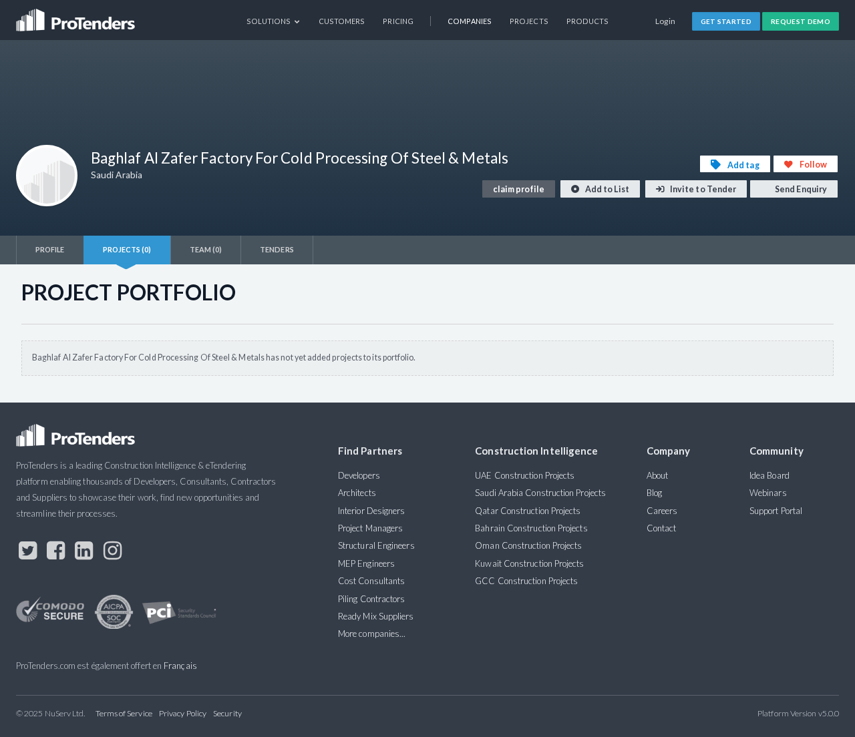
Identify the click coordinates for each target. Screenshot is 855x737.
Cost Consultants (371, 580)
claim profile (518, 189)
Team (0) (206, 249)
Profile (50, 249)
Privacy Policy (182, 713)
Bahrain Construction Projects (531, 528)
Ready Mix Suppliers (376, 616)
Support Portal (775, 510)
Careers (662, 510)
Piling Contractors (371, 598)
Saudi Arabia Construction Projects (540, 492)
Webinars (768, 492)
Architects (357, 492)
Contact (662, 528)
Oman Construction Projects (528, 545)
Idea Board (769, 475)
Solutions (269, 21)
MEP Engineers (366, 563)
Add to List (606, 189)
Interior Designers (371, 510)
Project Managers (370, 528)
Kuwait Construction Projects (529, 563)
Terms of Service (124, 713)
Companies (470, 21)
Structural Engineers (376, 545)
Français (180, 665)
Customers (342, 21)
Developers (359, 475)
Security (227, 713)
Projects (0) (127, 249)
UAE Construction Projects (524, 475)
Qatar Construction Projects (527, 510)
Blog (654, 492)
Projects (529, 21)
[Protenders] (77, 15)
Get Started (726, 21)
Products (587, 21)
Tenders (277, 249)
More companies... (371, 633)
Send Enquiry (800, 189)
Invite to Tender (702, 189)
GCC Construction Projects (526, 580)
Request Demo (800, 21)
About (657, 475)
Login (665, 21)
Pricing (398, 21)
